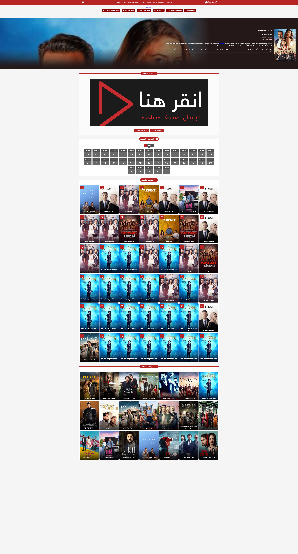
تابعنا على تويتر (149, 7)
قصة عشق (169, 2)
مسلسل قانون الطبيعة (128, 10)
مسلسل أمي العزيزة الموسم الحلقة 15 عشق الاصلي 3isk (212, 49)
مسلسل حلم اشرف (190, 10)
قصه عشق (229, 49)
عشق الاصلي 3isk (264, 49)
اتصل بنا (118, 2)
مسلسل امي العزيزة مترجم (266, 39)
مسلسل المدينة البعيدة (145, 2)
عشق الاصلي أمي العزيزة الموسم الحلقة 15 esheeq (246, 49)
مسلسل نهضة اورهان (133, 2)
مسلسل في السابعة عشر (144, 10)
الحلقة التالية (157, 130)
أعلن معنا (124, 2)
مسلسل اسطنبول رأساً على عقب (111, 10)
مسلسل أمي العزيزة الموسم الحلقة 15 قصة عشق (186, 49)
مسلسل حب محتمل (158, 10)
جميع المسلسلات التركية (159, 2)
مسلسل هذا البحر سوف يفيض (174, 10)
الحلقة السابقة (142, 130)
